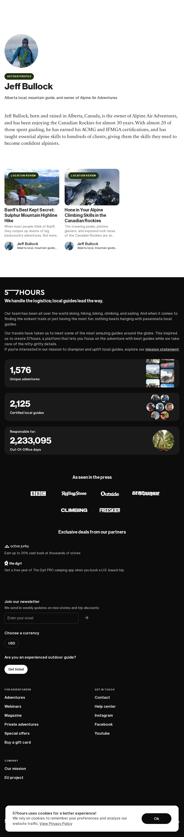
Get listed (16, 669)
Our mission (15, 768)
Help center (105, 706)
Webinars (12, 706)
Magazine (13, 715)
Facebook (104, 724)
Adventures (14, 697)
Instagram (104, 715)
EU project (13, 777)
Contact (102, 697)
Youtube (102, 733)
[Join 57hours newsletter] (86, 618)
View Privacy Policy (55, 823)
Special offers (17, 733)
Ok (156, 818)
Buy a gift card (17, 742)
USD (11, 643)
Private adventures (21, 724)
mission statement (162, 349)
